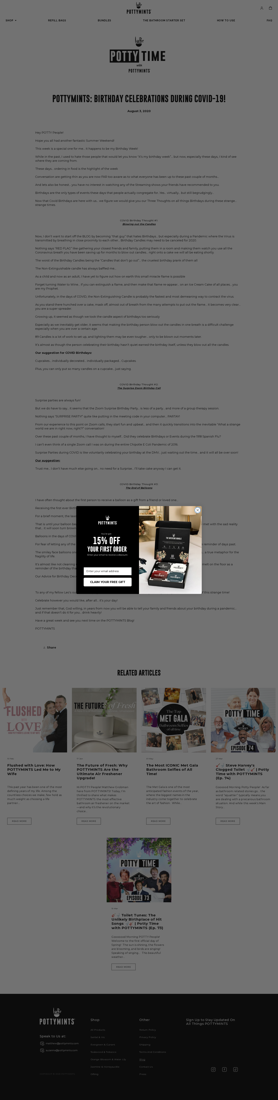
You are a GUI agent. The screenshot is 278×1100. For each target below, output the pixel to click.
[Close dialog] (197, 510)
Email (87, 564)
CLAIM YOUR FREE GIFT (107, 582)
